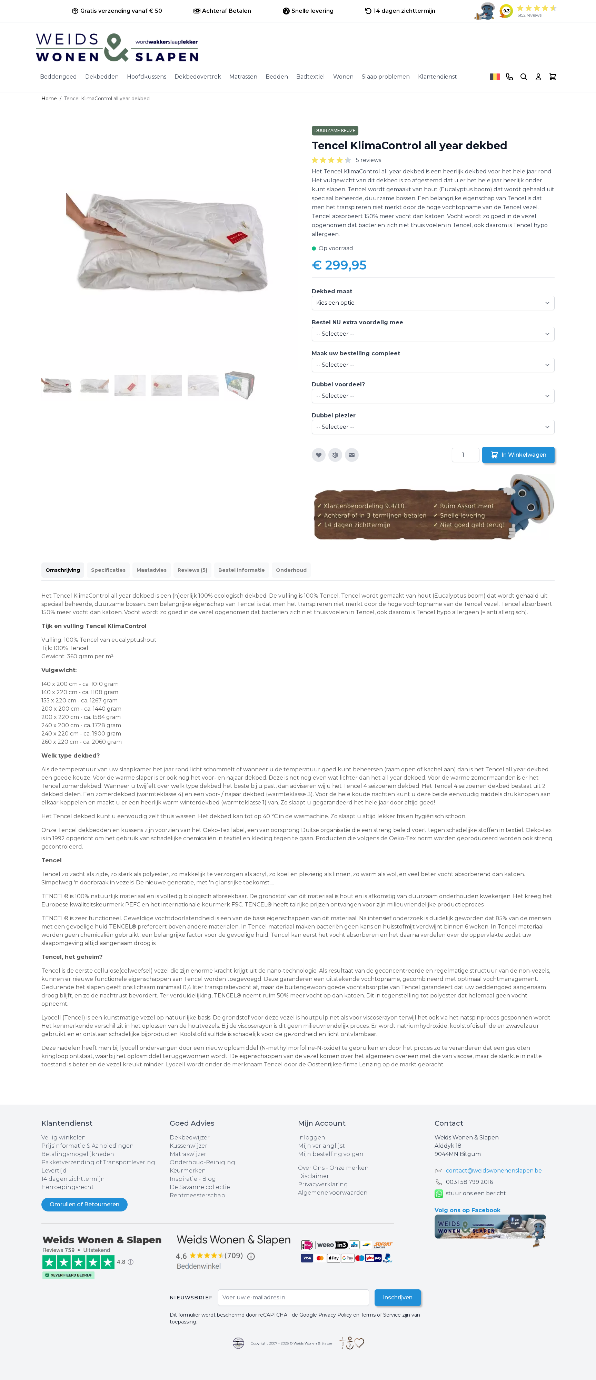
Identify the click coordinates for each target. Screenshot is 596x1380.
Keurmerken (188, 1170)
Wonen (343, 76)
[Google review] (234, 1252)
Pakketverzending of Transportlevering (98, 1162)
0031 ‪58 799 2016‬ (469, 1182)
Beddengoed (58, 76)
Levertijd (54, 1170)
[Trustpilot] (105, 1256)
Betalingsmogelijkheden (77, 1154)
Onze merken (349, 1168)
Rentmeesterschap (197, 1195)
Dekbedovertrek (198, 76)
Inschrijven (398, 1297)
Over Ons (311, 1168)
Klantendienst (437, 76)
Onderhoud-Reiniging (202, 1162)
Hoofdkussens (146, 76)
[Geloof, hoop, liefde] (352, 1343)
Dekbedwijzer (190, 1137)
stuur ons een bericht (476, 1193)
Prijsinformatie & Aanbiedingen (87, 1146)
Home (49, 98)
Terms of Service (381, 1315)
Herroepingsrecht (67, 1187)
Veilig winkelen (63, 1137)
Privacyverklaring (323, 1184)
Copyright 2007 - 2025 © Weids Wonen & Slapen (292, 1343)
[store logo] (298, 47)
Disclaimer (313, 1176)
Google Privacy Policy (325, 1315)
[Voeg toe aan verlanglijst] (319, 455)
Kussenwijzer (188, 1146)
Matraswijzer (188, 1154)
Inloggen (311, 1137)
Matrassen (243, 76)
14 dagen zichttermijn (73, 1179)
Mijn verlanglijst (321, 1146)
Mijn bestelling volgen (331, 1154)
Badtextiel (310, 76)
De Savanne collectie (200, 1187)
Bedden (277, 76)
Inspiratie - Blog (193, 1179)
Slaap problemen (386, 76)
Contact (449, 1123)
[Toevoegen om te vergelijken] (335, 455)
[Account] (538, 77)
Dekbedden (102, 76)
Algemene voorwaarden (333, 1192)
